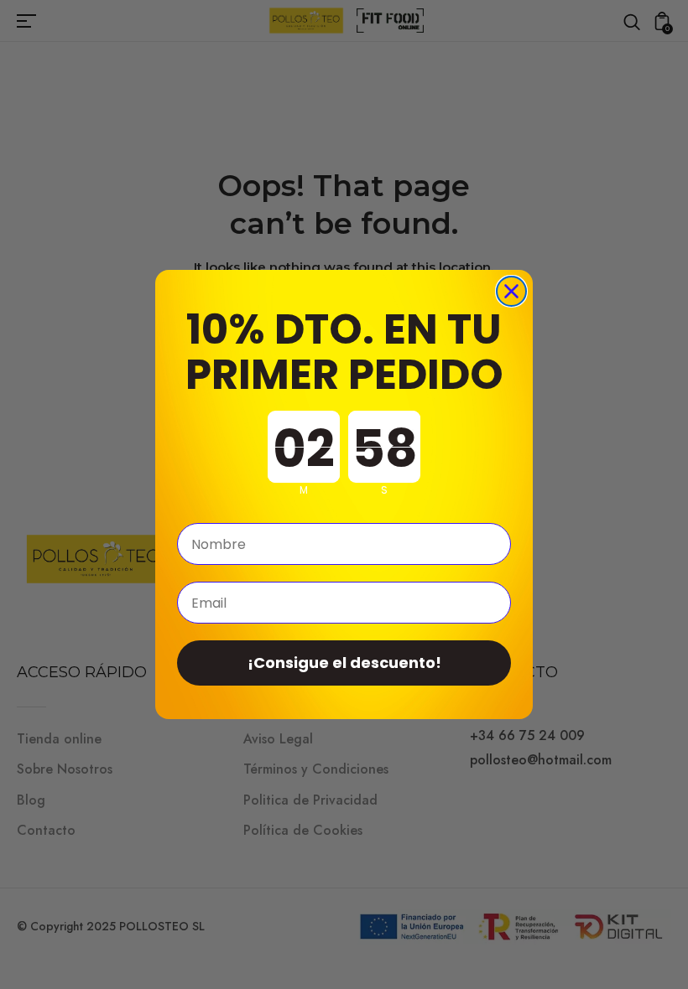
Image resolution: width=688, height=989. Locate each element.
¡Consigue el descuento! (344, 662)
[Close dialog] (511, 291)
